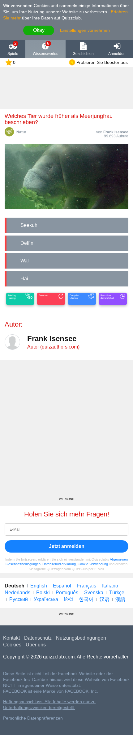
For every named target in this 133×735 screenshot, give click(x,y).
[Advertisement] (66, 431)
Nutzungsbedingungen (81, 638)
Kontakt (11, 638)
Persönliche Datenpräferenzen (33, 718)
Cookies (12, 644)
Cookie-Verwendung (93, 564)
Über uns (36, 644)
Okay (39, 30)
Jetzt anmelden (66, 546)
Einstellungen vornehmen (85, 30)
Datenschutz (38, 638)
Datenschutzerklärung (59, 564)
